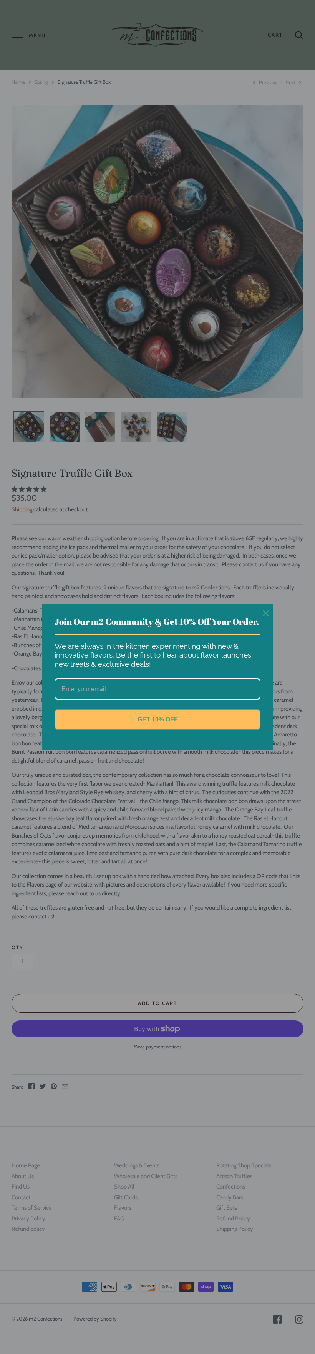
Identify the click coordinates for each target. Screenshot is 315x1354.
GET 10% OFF (158, 719)
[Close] (263, 613)
